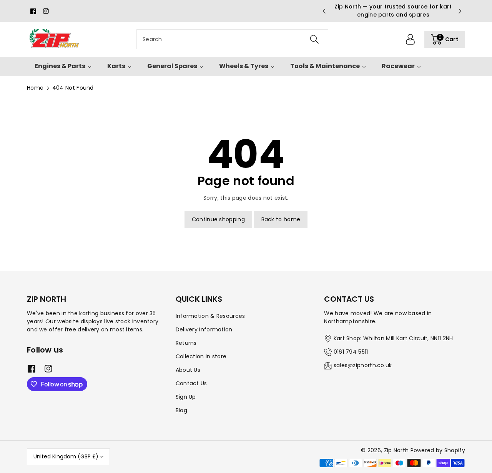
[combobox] (232, 39)
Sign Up (186, 397)
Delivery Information (204, 329)
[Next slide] (460, 11)
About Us (188, 370)
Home (35, 88)
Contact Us (191, 383)
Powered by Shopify (438, 450)
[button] (444, 39)
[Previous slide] (324, 11)
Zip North (396, 450)
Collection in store (201, 356)
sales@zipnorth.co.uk (363, 365)
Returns (186, 343)
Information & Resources (210, 316)
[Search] (314, 39)
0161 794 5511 (351, 352)
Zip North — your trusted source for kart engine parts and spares (391, 10)
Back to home (281, 219)
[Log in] (410, 39)
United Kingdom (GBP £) (65, 456)
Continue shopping (218, 219)
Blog (181, 410)
